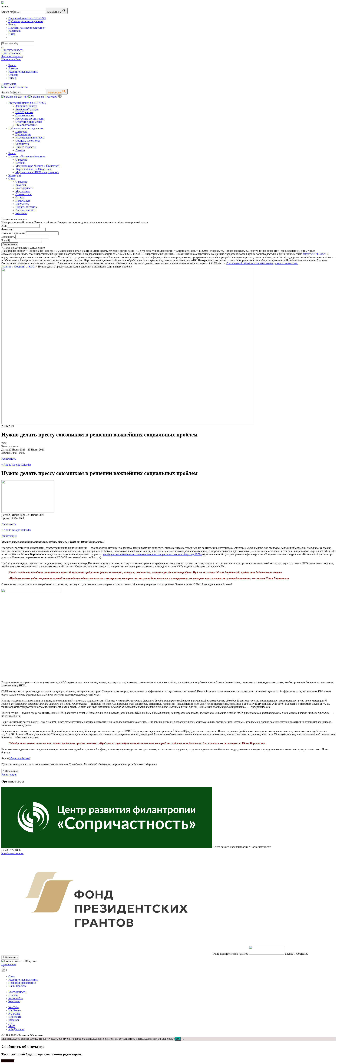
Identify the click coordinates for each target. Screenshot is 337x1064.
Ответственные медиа (28, 121)
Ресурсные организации (29, 118)
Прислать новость (12, 49)
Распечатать (8, 458)
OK (177, 1039)
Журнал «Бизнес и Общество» (33, 169)
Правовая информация (22, 982)
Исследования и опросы (29, 137)
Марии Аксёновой (19, 758)
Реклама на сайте (25, 210)
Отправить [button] (7, 1060)
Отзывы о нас (23, 194)
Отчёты (20, 197)
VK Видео (14, 1010)
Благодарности (24, 188)
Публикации (23, 134)
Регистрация (8, 535)
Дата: (4, 449)
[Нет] (182, 1039)
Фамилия (6, 229)
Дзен (11, 1023)
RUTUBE (14, 1013)
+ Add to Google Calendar (16, 464)
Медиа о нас (22, 191)
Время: (5, 452)
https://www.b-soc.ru (314, 253)
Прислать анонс (11, 53)
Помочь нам (8, 83)
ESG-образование (26, 124)
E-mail (5, 240)
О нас (11, 33)
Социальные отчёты (27, 140)
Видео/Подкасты (25, 146)
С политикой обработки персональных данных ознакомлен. (262, 263)
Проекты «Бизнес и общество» (26, 27)
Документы (22, 203)
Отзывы (13, 74)
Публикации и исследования (25, 21)
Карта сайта (15, 998)
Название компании (13, 233)
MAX (11, 1026)
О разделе (21, 131)
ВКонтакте (14, 1016)
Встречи (20, 162)
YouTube (13, 1007)
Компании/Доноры (26, 109)
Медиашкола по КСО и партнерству (37, 172)
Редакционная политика (23, 71)
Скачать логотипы (26, 206)
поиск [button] (5, 6)
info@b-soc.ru (16, 1029)
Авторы (13, 68)
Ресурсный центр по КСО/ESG (27, 18)
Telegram (13, 1019)
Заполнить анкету (12, 56)
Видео (12, 77)
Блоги (12, 24)
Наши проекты (17, 985)
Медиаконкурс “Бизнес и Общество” (37, 165)
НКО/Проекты (24, 112)
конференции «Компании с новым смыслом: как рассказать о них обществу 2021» (152, 554)
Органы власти (24, 115)
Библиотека (22, 143)
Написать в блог (11, 59)
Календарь (14, 30)
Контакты (21, 213)
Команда (20, 184)
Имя (3, 225)
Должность (8, 236)
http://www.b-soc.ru (12, 853)
